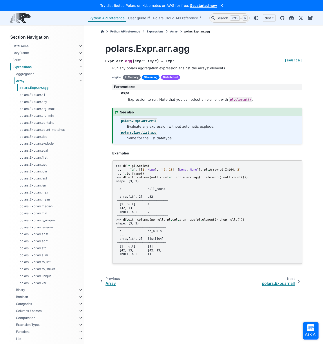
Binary (20, 290)
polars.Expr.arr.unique (35, 276)
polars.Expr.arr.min (33, 213)
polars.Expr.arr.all (32, 95)
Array (20, 81)
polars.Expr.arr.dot (33, 136)
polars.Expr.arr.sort (34, 241)
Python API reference (107, 18)
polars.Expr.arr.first (33, 157)
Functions (23, 331)
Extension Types (28, 325)
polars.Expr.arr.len (33, 185)
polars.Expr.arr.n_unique (37, 220)
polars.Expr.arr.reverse (36, 227)
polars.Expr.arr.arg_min (37, 116)
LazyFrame (21, 53)
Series (17, 60)
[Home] (102, 31)
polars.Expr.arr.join (33, 171)
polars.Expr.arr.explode (37, 143)
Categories (24, 304)
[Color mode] (256, 18)
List (18, 338)
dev (268, 18)
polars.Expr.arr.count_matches (42, 129)
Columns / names (29, 311)
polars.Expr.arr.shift (34, 234)
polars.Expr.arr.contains (37, 122)
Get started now (203, 5)
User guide (137, 18)
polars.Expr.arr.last (33, 178)
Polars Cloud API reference (175, 18)
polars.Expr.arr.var (33, 283)
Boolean (22, 297)
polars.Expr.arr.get (33, 164)
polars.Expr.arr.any (33, 102)
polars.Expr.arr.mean (35, 199)
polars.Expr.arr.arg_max (37, 109)
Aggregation (25, 74)
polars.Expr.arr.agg (34, 88)
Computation (25, 318)
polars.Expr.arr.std (33, 248)
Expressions (22, 67)
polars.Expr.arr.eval (34, 150)
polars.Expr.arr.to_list (35, 262)
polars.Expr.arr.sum (34, 255)
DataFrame (21, 46)
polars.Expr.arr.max (34, 192)
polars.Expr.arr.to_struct (37, 269)
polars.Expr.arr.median (36, 206)
